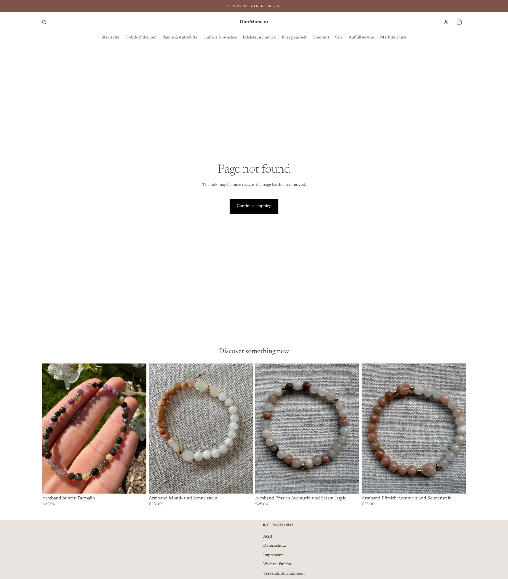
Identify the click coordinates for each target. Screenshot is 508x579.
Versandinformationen (284, 574)
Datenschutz (274, 546)
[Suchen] (44, 22)
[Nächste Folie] (350, 428)
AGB (267, 537)
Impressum (273, 555)
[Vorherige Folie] (264, 428)
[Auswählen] (137, 484)
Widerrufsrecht (277, 565)
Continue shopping (254, 206)
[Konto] (446, 22)
